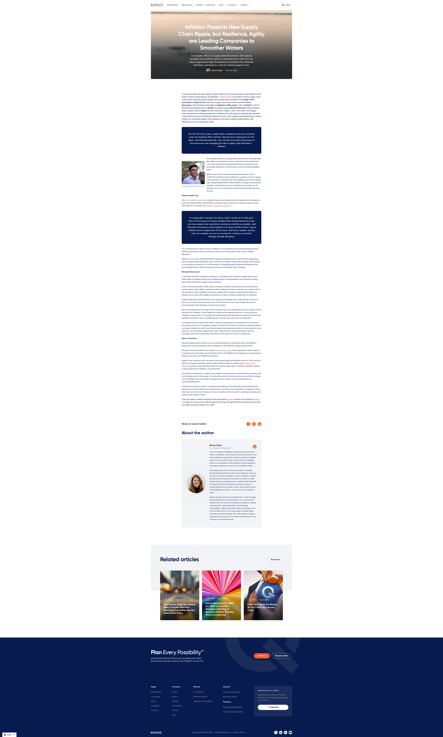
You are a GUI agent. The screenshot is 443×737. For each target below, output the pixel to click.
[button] (173, 5)
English (9, 734)
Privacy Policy (239, 732)
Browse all (275, 560)
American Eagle (224, 350)
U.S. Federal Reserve (193, 200)
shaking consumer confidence (218, 206)
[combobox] (9, 734)
